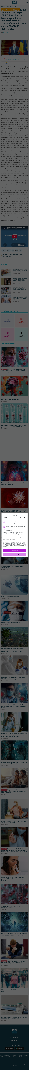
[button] (14, 530)
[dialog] (14, 535)
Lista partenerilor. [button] (11, 539)
